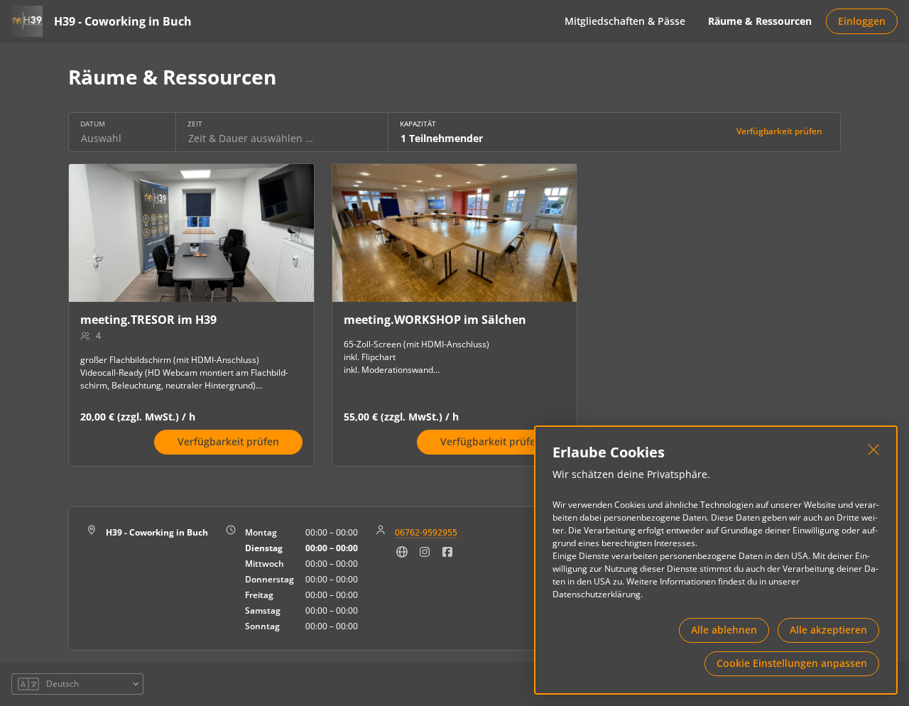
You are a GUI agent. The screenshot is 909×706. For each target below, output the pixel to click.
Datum (92, 124)
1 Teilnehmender (442, 138)
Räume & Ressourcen (760, 21)
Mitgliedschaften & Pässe (625, 21)
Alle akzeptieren (828, 629)
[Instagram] (425, 556)
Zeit (194, 124)
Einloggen (862, 21)
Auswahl (101, 138)
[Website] (402, 556)
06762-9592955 (426, 532)
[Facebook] (447, 556)
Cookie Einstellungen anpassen (792, 663)
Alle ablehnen (724, 629)
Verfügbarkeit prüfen (779, 131)
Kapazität (418, 124)
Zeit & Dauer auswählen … (250, 138)
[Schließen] (873, 449)
